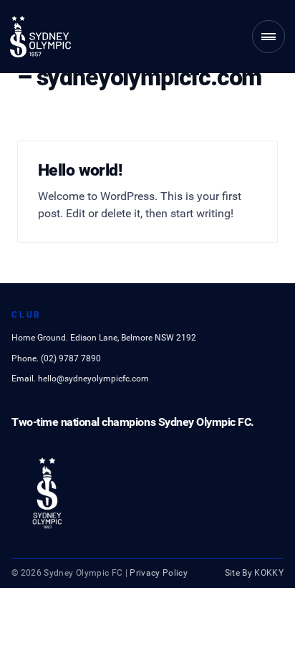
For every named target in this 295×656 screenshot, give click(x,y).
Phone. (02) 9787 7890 (56, 358)
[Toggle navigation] (268, 36)
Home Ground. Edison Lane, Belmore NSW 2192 (103, 338)
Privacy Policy (159, 573)
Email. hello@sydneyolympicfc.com (80, 379)
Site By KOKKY (254, 573)
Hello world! (80, 170)
